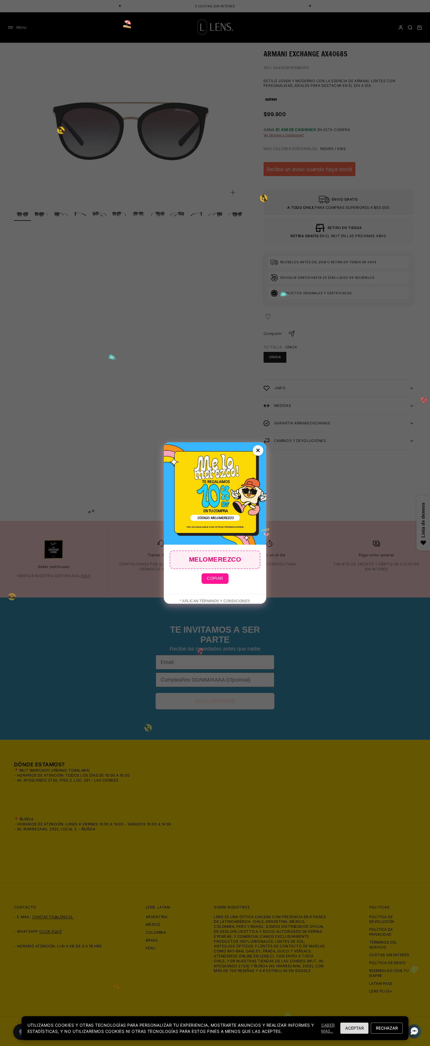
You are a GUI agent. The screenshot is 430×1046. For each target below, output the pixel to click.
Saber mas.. (328, 1028)
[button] (412, 1031)
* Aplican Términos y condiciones (215, 601)
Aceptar (354, 1028)
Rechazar (387, 1028)
